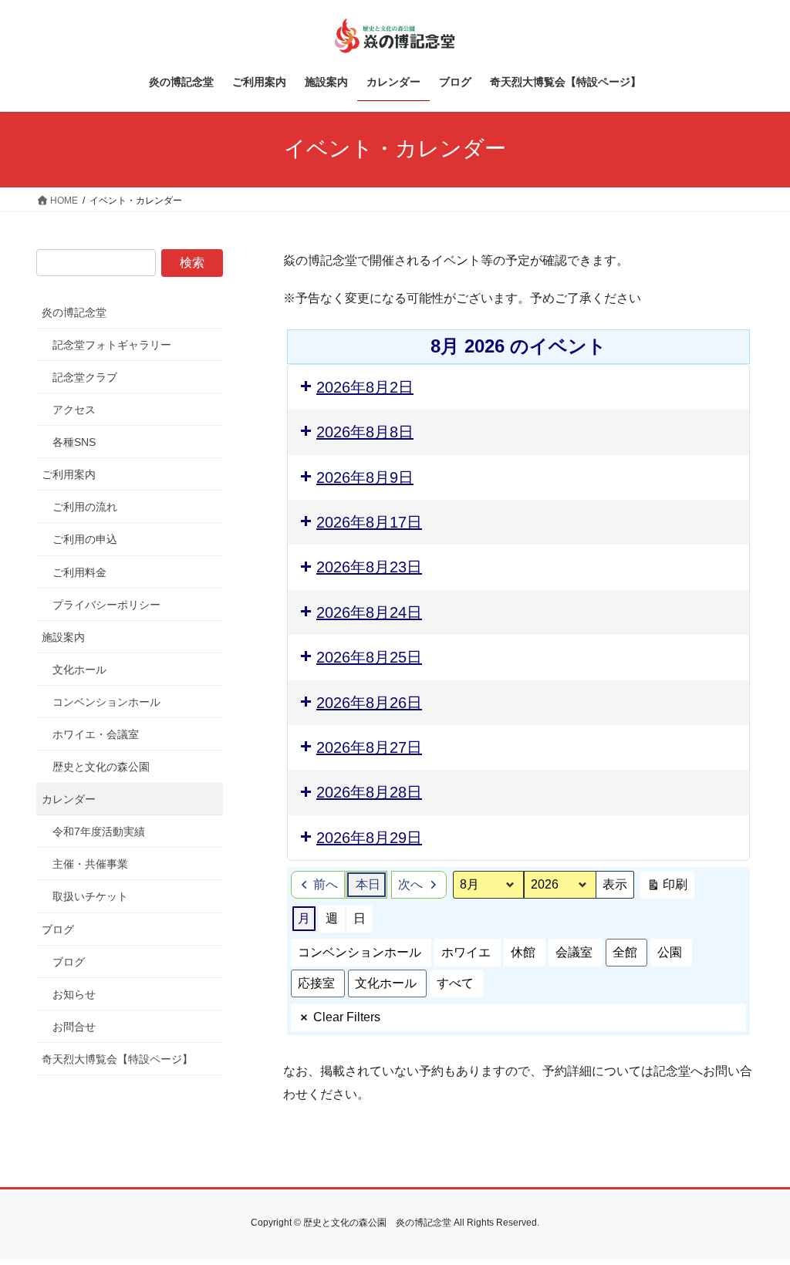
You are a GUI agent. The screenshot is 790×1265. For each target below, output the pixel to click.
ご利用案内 (69, 474)
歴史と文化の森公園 (101, 767)
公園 (669, 952)
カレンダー (69, 799)
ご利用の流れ (84, 507)
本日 (368, 884)
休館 (523, 952)
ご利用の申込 (84, 539)
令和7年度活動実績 (98, 831)
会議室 (573, 952)
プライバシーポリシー (106, 605)
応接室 (316, 983)
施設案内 (63, 637)
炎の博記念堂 (74, 312)
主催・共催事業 (90, 864)
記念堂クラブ (84, 377)
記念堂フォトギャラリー (111, 345)
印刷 (667, 888)
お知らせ (74, 994)
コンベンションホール (359, 952)
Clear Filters (346, 1017)
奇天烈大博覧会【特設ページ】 (117, 1059)
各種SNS (74, 442)
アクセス (74, 409)
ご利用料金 (79, 572)
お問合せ (74, 1026)
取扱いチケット (90, 896)
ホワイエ (466, 952)
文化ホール (386, 983)
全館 (625, 952)
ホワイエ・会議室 (95, 734)
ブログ (58, 929)
